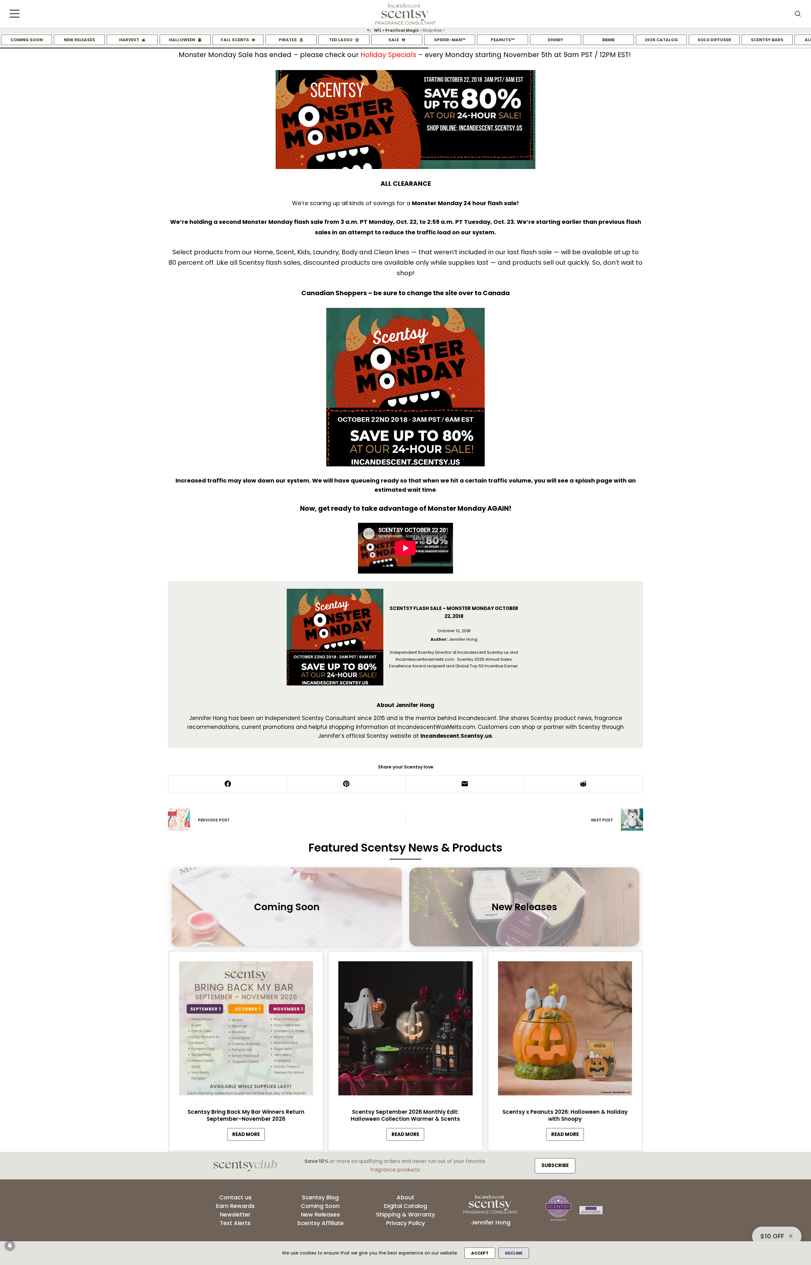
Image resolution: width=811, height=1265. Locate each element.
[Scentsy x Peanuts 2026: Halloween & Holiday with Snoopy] (565, 1030)
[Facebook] (228, 784)
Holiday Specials (388, 54)
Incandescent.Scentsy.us (456, 736)
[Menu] (15, 14)
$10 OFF (772, 1236)
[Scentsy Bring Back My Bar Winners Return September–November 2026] (246, 1030)
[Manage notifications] (10, 1246)
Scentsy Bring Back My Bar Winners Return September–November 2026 (246, 1115)
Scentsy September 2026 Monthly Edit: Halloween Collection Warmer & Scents (405, 1115)
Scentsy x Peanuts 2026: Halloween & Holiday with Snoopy (565, 1115)
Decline (513, 1253)
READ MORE (248, 1136)
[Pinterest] (346, 784)
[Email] (465, 784)
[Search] (797, 13)
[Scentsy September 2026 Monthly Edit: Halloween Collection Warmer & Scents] (405, 1030)
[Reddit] (584, 784)
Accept (480, 1253)
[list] (405, 30)
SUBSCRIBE (555, 1165)
